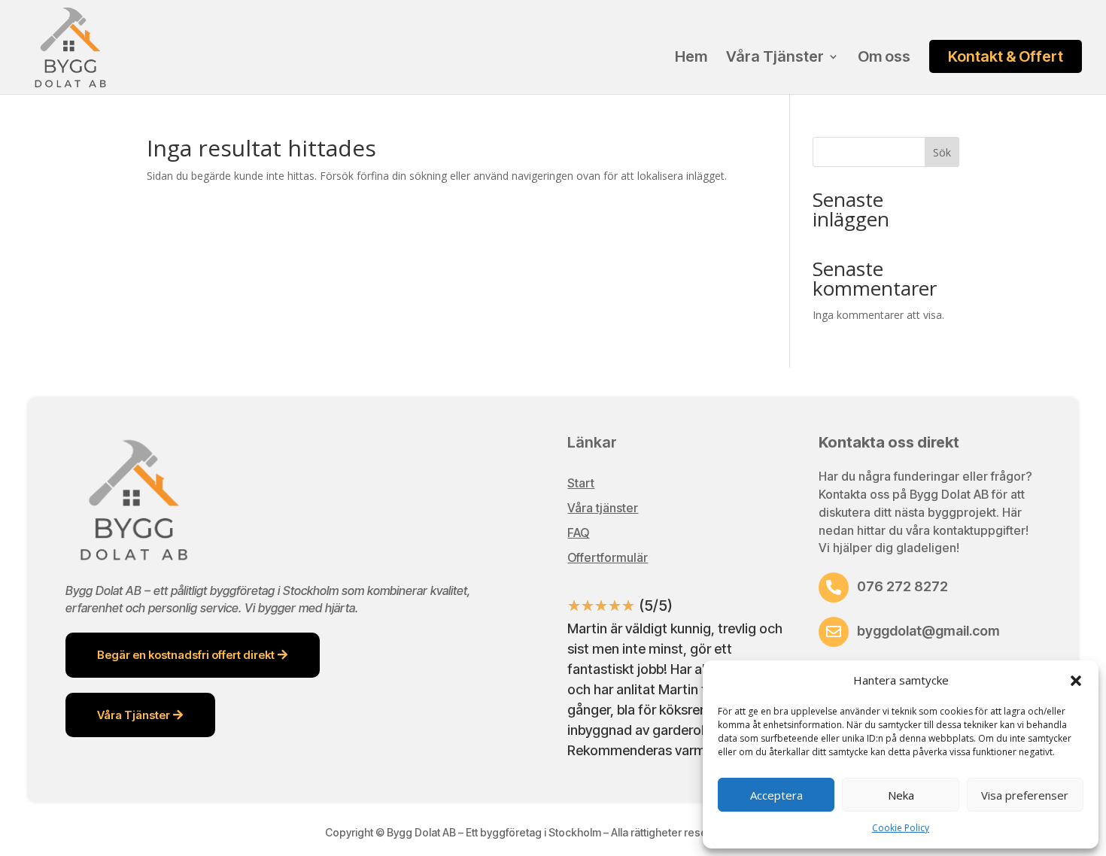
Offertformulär (607, 557)
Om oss (884, 58)
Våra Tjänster (775, 58)
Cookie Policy (900, 827)
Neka (901, 795)
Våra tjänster (602, 507)
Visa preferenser (1024, 795)
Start (580, 482)
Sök (942, 152)
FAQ (578, 532)
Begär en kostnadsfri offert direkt (186, 655)
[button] (1075, 680)
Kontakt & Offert (1005, 56)
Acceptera (776, 795)
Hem (691, 58)
